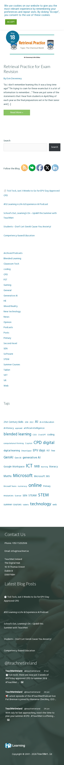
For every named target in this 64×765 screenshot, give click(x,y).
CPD (6, 274)
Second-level (10, 343)
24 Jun (46, 708)
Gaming (7, 285)
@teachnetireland (32, 671)
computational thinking (14, 443)
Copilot (28, 443)
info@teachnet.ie (19, 551)
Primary (7, 338)
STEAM (33, 495)
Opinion (7, 322)
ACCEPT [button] (11, 21)
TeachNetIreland (13, 671)
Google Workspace (14, 466)
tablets (26, 504)
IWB (37, 466)
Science (18, 495)
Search (7, 140)
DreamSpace (26, 450)
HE (5, 300)
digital (48, 443)
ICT (29, 466)
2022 (31, 422)
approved (18, 428)
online (35, 485)
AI (36, 421)
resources (8, 495)
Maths (8, 476)
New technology (12, 311)
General (7, 290)
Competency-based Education (19, 235)
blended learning (17, 434)
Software (8, 353)
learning (44, 467)
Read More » (16, 113)
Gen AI (18, 457)
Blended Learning (12, 258)
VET (6, 375)
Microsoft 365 (42, 476)
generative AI (32, 457)
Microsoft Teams (10, 486)
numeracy (22, 486)
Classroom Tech (11, 263)
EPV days (39, 450)
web (55, 504)
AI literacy (9, 428)
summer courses (13, 504)
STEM (6, 359)
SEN (6, 348)
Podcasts (8, 327)
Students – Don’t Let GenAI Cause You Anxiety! (27, 226)
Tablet (7, 369)
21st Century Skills (13, 422)
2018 (26, 422)
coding (7, 269)
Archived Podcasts (13, 253)
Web (6, 385)
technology (40, 504)
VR (5, 380)
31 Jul (46, 671)
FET (5, 279)
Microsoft (23, 475)
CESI (35, 434)
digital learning (12, 450)
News (6, 316)
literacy (53, 466)
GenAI (8, 457)
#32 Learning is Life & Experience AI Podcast (26, 204)
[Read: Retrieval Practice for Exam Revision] (32, 44)
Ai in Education (47, 422)
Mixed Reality (11, 306)
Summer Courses (12, 364)
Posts (6, 332)
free (53, 450)
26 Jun (46, 692)
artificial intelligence (34, 428)
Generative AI (11, 295)
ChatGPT (42, 434)
